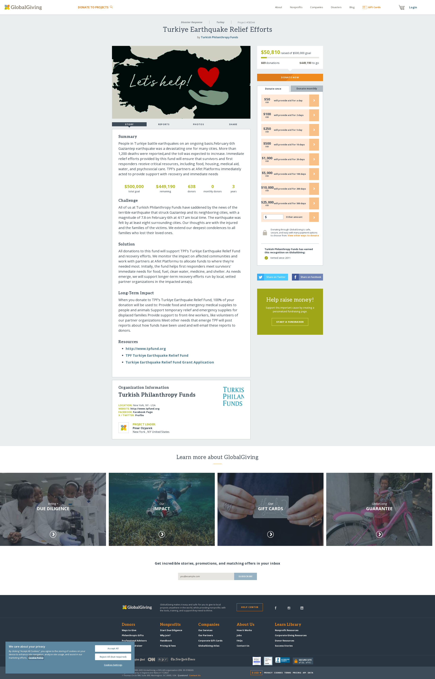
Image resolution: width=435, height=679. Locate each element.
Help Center (249, 607)
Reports (164, 124)
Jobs (239, 635)
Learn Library (288, 625)
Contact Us (243, 645)
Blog (352, 7)
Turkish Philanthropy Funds (219, 37)
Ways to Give (129, 630)
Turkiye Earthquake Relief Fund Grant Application (170, 362)
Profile (139, 415)
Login (413, 7)
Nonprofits (296, 7)
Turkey (220, 22)
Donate (93, 7)
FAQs (239, 640)
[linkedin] (301, 607)
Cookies (278, 672)
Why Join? (165, 635)
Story (129, 124)
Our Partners (205, 635)
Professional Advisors (134, 640)
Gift (374, 7)
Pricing (297, 672)
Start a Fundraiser (290, 321)
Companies (316, 7)
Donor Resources (284, 640)
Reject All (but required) (113, 656)
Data (310, 672)
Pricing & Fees (168, 645)
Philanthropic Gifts (133, 635)
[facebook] (275, 607)
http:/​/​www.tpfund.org (146, 348)
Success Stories (284, 645)
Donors (128, 625)
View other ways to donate (303, 235)
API (304, 672)
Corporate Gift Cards (210, 640)
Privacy (268, 672)
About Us (246, 625)
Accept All (113, 648)
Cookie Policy (36, 657)
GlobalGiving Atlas (208, 645)
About (278, 7)
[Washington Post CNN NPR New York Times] (170, 660)
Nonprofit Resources (286, 630)
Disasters (336, 7)
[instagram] (289, 607)
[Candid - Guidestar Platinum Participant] (269, 661)
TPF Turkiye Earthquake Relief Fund (157, 355)
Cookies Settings (113, 664)
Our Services (205, 630)
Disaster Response (191, 22)
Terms (287, 672)
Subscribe (246, 576)
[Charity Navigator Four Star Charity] (258, 661)
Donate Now (290, 77)
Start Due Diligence (171, 630)
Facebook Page (143, 412)
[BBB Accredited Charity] (284, 661)
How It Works (244, 630)
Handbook (166, 640)
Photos (198, 124)
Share (233, 124)
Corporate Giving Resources (291, 635)
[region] (70, 658)
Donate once (273, 88)
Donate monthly (307, 88)
